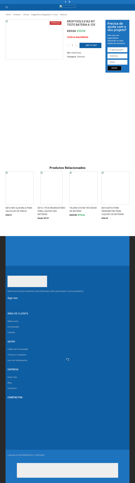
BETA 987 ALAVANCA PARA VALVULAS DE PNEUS (19, 209)
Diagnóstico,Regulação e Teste (44, 14)
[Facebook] (65, 2)
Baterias (63, 14)
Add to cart (91, 45)
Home (8, 14)
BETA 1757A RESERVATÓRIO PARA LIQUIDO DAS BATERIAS (51, 211)
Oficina (26, 14)
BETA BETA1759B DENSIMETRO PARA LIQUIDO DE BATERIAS (113, 211)
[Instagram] (69, 2)
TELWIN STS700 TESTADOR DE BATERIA (83, 209)
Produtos (17, 14)
